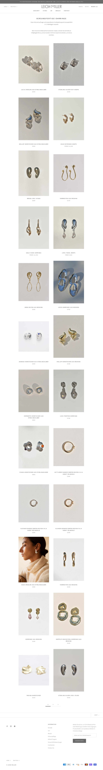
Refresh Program (52, 739)
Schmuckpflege (52, 736)
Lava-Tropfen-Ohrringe (68, 416)
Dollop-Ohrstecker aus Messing (69, 362)
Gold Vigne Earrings (33, 253)
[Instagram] (11, 726)
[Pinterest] (14, 726)
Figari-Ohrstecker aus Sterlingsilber (34, 472)
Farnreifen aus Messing (68, 198)
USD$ (5, 6)
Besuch (50, 733)
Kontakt (67, 10)
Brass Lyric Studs (33, 198)
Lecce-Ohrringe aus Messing (68, 307)
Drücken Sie (51, 748)
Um (51, 10)
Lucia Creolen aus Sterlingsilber (33, 89)
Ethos (45, 10)
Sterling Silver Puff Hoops (69, 89)
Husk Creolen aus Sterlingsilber (33, 585)
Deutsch (13, 6)
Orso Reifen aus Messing (34, 307)
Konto (81, 6)
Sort (96, 715)
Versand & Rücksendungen (55, 742)
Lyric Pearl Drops (68, 253)
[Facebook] (7, 726)
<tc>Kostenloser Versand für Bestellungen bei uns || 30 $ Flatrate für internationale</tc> (51, 1)
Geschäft (36, 10)
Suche (87, 6)
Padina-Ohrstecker (34, 695)
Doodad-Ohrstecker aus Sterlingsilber (34, 362)
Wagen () (94, 6)
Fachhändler (51, 745)
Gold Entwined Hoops (69, 144)
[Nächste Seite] (58, 704)
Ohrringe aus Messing (34, 639)
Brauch (58, 10)
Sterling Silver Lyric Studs (68, 695)
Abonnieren (79, 741)
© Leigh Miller (11, 765)
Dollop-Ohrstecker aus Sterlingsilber (33, 144)
